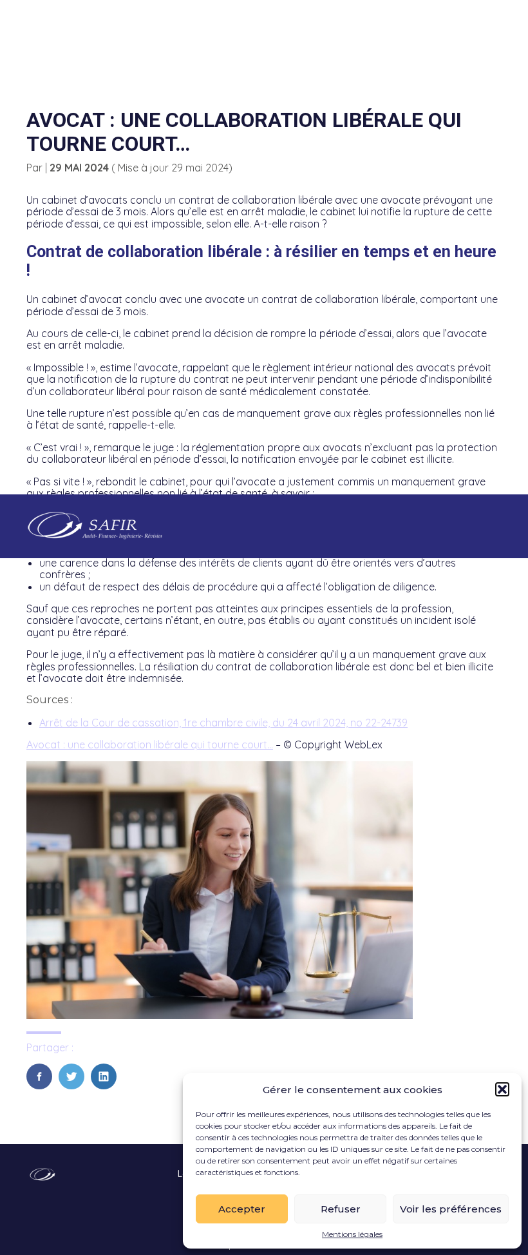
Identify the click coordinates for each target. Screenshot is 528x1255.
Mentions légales (352, 1234)
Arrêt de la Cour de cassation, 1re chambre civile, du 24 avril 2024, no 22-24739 (223, 722)
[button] (502, 1089)
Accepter (241, 1209)
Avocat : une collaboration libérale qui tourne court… (149, 744)
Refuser (341, 1209)
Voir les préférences (451, 1209)
